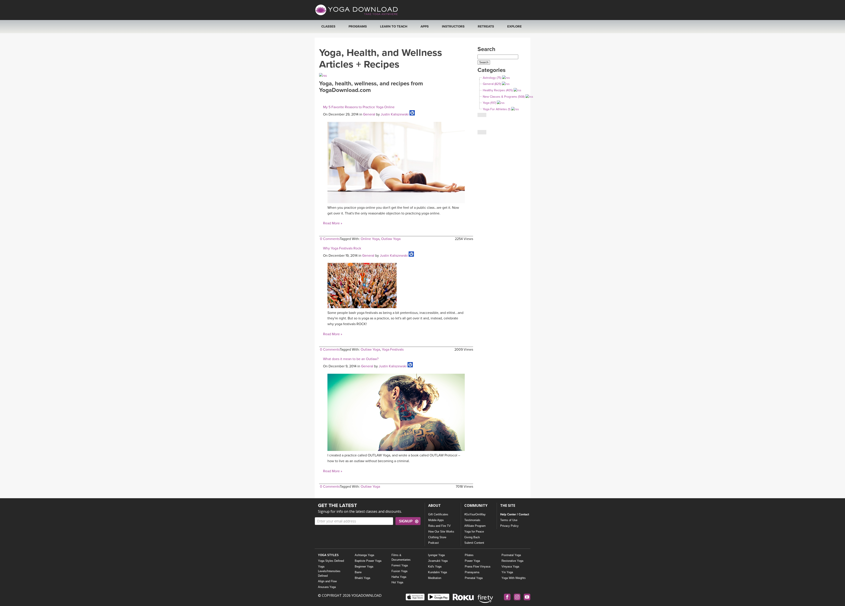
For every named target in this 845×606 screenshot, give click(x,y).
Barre (358, 572)
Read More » (332, 223)
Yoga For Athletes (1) (496, 109)
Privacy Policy (509, 525)
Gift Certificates (438, 514)
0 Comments (330, 239)
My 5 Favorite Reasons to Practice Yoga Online (359, 107)
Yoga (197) (489, 103)
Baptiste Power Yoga (368, 560)
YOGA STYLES (328, 555)
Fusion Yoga (399, 571)
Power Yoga (472, 560)
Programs (358, 26)
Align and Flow (327, 581)
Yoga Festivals (393, 349)
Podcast (433, 542)
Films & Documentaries (401, 557)
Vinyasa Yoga (510, 566)
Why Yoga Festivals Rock (342, 248)
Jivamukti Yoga (438, 560)
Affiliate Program (475, 525)
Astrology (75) (492, 78)
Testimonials (472, 520)
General (369, 114)
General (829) (492, 84)
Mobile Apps (436, 520)
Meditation (434, 578)
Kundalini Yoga (437, 572)
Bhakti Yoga (362, 578)
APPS (425, 26)
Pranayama (472, 572)
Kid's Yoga (434, 566)
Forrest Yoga (399, 565)
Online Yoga (370, 239)
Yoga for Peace (474, 531)
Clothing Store (437, 537)
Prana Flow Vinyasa (477, 566)
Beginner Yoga (364, 566)
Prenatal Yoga (474, 578)
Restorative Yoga (512, 560)
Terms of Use (508, 520)
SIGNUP (406, 521)
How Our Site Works (441, 531)
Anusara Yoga (327, 587)
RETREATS (486, 26)
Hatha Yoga (398, 577)
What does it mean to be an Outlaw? (350, 359)
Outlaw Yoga (390, 239)
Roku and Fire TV (439, 525)
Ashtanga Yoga (364, 555)
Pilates (469, 555)
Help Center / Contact (514, 514)
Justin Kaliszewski (395, 114)
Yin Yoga (507, 572)
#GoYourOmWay (475, 514)
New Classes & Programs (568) (504, 97)
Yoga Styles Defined (331, 560)
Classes (328, 26)
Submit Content (474, 542)
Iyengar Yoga (436, 555)
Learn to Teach (393, 26)
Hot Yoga (397, 582)
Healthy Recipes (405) (498, 90)
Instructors (453, 26)
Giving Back (472, 537)
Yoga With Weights (513, 578)
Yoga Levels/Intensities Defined (329, 571)
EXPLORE (514, 26)
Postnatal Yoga (511, 555)
